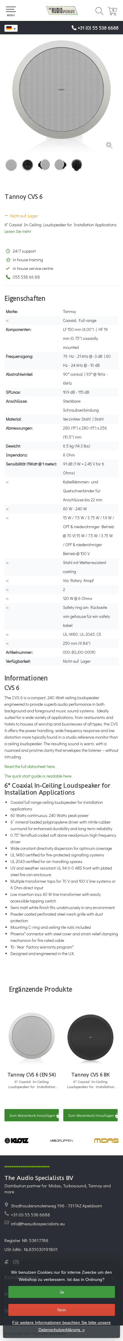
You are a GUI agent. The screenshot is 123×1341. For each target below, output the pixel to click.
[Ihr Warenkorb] (112, 13)
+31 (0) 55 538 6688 (98, 28)
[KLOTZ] (16, 1140)
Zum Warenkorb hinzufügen (32, 1115)
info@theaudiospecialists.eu (38, 1224)
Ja (61, 1292)
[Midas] (106, 1140)
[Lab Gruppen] (62, 1140)
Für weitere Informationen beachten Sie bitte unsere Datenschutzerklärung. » (61, 1326)
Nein (61, 1310)
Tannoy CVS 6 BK (90, 1075)
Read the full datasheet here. (30, 766)
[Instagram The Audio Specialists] (17, 1264)
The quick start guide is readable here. (38, 776)
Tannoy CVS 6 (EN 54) (31, 1075)
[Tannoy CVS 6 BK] (90, 1039)
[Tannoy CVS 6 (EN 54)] (31, 1039)
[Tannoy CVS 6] (61, 97)
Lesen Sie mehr (17, 231)
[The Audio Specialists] (61, 10)
